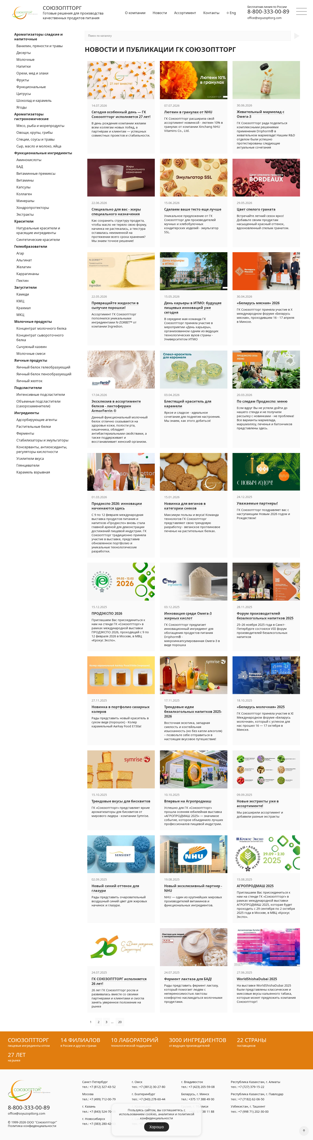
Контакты (211, 12)
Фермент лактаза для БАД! (188, 979)
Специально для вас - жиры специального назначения (116, 211)
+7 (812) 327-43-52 (103, 1087)
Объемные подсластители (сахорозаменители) (38, 403)
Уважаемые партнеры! (257, 503)
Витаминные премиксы (35, 173)
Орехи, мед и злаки (32, 73)
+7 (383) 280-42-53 (103, 1124)
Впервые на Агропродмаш (187, 801)
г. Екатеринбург (143, 1094)
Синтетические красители (38, 239)
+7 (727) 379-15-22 (251, 1087)
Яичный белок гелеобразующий (43, 367)
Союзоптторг (62, 7)
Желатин (23, 267)
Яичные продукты (30, 360)
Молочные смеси (30, 353)
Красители (24, 221)
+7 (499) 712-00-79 (103, 1099)
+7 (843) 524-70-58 (103, 1111)
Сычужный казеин (31, 346)
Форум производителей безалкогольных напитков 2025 (265, 615)
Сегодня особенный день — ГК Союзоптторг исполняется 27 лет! (121, 114)
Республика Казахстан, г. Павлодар (257, 1094)
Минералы (25, 200)
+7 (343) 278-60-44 (152, 1099)
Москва (87, 1094)
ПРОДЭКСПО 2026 (107, 613)
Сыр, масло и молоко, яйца (38, 146)
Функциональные (31, 86)
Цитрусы (23, 93)
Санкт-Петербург (95, 1082)
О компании (135, 12)
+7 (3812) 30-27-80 (152, 1087)
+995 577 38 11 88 (201, 1111)
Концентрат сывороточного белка (40, 337)
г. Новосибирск (93, 1119)
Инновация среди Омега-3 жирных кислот (188, 615)
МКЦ (20, 314)
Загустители (25, 287)
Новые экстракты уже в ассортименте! (258, 803)
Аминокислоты (28, 159)
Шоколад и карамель (34, 100)
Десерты (23, 52)
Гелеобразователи (30, 246)
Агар (20, 253)
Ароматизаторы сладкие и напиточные (38, 36)
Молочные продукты (33, 321)
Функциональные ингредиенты (43, 153)
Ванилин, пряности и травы (39, 46)
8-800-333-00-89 (268, 11)
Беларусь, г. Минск (195, 1094)
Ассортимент (185, 12)
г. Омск (137, 1082)
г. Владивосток (192, 1082)
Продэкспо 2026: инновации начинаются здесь (117, 506)
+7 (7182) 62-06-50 (251, 1099)
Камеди (22, 294)
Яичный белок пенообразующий (43, 374)
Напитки (23, 66)
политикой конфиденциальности (167, 1116)
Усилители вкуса (30, 458)
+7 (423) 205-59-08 (202, 1087)
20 (120, 1022)
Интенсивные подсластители (40, 394)
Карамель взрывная (33, 472)
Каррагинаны (27, 273)
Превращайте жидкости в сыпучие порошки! (115, 305)
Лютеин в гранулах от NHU (188, 112)
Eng (232, 12)
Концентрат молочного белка (41, 328)
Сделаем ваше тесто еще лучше (192, 209)
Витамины (25, 180)
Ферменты (25, 433)
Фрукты (22, 80)
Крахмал (23, 308)
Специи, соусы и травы (35, 139)
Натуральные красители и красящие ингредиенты (38, 230)
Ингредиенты (26, 413)
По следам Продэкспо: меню (262, 401)
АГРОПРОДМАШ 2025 (255, 886)
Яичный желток (29, 381)
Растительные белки (33, 426)
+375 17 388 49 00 (201, 1099)
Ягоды (21, 107)
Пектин (22, 280)
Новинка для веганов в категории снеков (185, 506)
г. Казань (89, 1106)
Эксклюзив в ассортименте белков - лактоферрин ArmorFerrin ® (116, 406)
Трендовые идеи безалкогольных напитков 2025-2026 (193, 712)
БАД (19, 166)
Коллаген (24, 194)
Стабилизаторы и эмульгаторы (42, 440)
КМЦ (20, 301)
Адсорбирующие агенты (36, 419)
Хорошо (156, 1126)
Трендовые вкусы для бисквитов (121, 801)
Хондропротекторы (32, 207)
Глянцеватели (27, 465)
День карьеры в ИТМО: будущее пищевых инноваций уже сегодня (192, 308)
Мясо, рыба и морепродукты (40, 125)
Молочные (25, 59)
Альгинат (24, 260)
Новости (160, 12)
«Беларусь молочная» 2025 (261, 707)
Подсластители (28, 387)
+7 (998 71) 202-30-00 (253, 1111)
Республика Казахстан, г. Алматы (255, 1082)
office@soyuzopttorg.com (264, 18)
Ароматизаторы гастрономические (31, 116)
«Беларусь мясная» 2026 (258, 303)
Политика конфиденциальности (32, 1126)
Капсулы (23, 187)
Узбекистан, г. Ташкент (248, 1106)
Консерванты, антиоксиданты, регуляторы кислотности (41, 449)
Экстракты (25, 214)
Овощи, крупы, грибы (34, 132)
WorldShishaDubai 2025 (257, 979)
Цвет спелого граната (256, 209)
